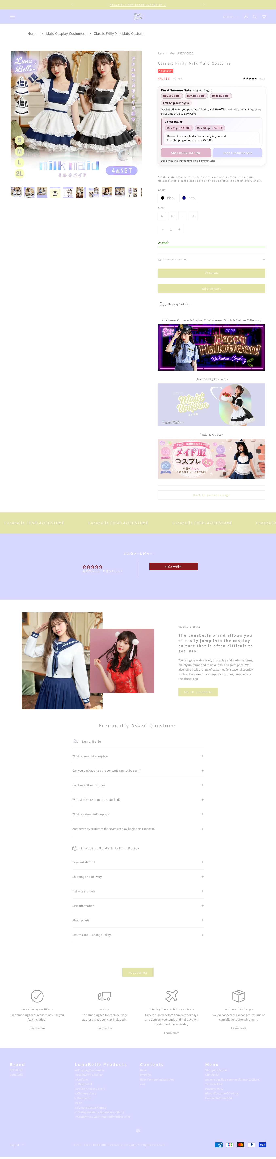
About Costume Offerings (222, 1093)
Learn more (37, 1028)
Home (32, 33)
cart (142, 1084)
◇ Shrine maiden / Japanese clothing (99, 1112)
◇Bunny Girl (83, 1098)
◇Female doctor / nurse (90, 1107)
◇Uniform (81, 1079)
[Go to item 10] (132, 192)
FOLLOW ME (137, 972)
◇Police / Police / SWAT (90, 1089)
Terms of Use (213, 1084)
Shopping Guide (216, 1070)
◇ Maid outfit (83, 1084)
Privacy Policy (214, 1089)
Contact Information (218, 1098)
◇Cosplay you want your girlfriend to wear (102, 1117)
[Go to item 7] (94, 192)
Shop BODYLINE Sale (186, 153)
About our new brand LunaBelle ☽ (138, 5)
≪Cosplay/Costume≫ (89, 1070)
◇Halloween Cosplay (88, 1075)
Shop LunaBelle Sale (237, 153)
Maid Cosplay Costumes (65, 33)
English (228, 16)
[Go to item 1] (16, 192)
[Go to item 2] (29, 192)
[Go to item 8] (107, 192)
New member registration (157, 1079)
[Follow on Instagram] (138, 1131)
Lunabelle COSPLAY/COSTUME (90, 522)
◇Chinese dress (85, 1093)
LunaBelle (16, 1075)
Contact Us (212, 1075)
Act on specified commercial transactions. (232, 1079)
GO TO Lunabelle (198, 692)
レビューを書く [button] (173, 566)
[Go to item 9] (119, 192)
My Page (145, 1075)
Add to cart (211, 289)
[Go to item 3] (42, 192)
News (143, 1070)
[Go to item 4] (55, 192)
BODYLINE (16, 1070)
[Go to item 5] (68, 192)
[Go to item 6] (81, 192)
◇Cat (78, 1103)
